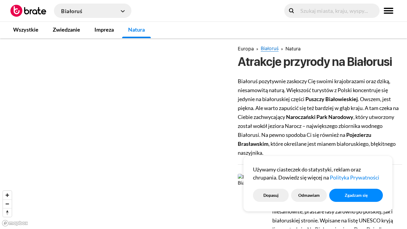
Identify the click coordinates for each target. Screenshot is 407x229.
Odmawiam (309, 195)
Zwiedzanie (66, 29)
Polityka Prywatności (354, 177)
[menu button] (388, 11)
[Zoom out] (7, 203)
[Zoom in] (7, 195)
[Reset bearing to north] (7, 212)
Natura (136, 29)
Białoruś (270, 48)
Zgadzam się (356, 195)
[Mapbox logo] (15, 223)
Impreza (104, 29)
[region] (114, 133)
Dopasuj (271, 195)
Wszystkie (25, 29)
